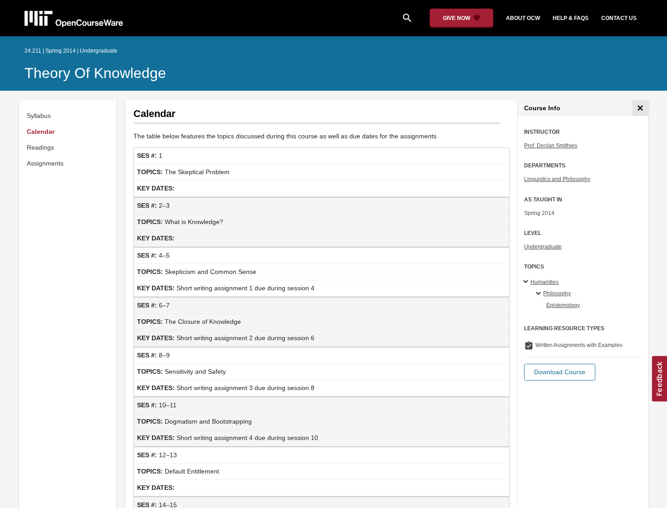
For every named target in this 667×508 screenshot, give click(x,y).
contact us (619, 18)
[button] (559, 372)
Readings (40, 147)
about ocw (523, 18)
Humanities (544, 282)
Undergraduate (543, 247)
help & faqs (571, 18)
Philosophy (557, 293)
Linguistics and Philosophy (557, 179)
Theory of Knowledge (95, 73)
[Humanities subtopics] (527, 282)
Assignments (45, 163)
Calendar (40, 131)
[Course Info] (640, 108)
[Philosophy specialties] (540, 294)
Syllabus (39, 115)
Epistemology (563, 305)
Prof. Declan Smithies (550, 145)
